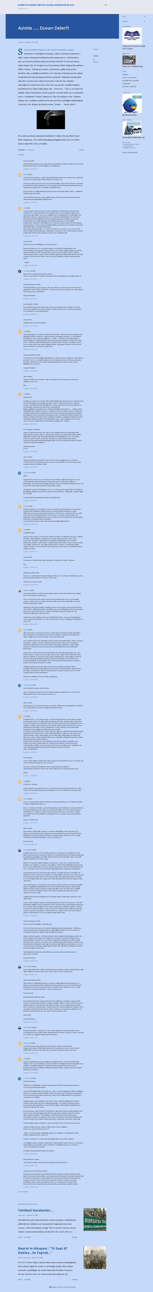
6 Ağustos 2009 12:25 (30, 314)
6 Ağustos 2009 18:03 (30, 624)
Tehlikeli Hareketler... (35, 1210)
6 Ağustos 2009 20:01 (30, 1022)
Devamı (74, 1237)
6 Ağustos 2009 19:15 (30, 915)
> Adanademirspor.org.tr (130, 144)
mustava (26, 590)
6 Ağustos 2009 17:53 (30, 567)
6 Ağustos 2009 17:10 (30, 500)
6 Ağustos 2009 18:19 (30, 711)
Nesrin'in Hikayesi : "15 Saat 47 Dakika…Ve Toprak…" (42, 1250)
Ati (94, 59)
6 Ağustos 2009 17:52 (30, 551)
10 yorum (27, 1279)
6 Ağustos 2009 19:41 (30, 974)
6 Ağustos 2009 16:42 (30, 467)
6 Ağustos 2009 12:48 (30, 326)
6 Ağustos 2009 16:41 (30, 451)
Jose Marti (26, 271)
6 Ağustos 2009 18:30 (30, 793)
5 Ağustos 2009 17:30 (30, 236)
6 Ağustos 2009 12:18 (30, 298)
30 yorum (27, 1237)
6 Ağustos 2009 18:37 (30, 844)
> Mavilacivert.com (128, 148)
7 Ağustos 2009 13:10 (30, 1165)
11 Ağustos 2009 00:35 (30, 1187)
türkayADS (26, 1043)
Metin (25, 174)
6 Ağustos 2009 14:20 (30, 349)
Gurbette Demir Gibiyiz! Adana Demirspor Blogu (46, 5)
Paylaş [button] (95, 49)
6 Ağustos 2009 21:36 (30, 1037)
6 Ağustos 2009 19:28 (30, 961)
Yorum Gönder (23, 1192)
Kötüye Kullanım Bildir (130, 152)
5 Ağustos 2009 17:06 (30, 202)
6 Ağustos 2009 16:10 (30, 388)
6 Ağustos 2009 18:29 (30, 776)
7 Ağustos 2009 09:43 (30, 1154)
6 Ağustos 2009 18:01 (30, 585)
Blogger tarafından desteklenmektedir (63, 1287)
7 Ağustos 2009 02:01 (30, 1073)
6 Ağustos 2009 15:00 (30, 371)
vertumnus (27, 472)
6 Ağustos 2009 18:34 (30, 823)
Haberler (95, 62)
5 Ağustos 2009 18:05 (30, 265)
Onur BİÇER (27, 850)
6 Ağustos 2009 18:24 (30, 752)
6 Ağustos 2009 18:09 (30, 679)
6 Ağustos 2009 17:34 (30, 524)
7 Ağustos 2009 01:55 (30, 1053)
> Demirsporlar (127, 146)
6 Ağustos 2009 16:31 (30, 424)
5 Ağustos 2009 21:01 (30, 279)
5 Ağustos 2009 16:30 (30, 169)
